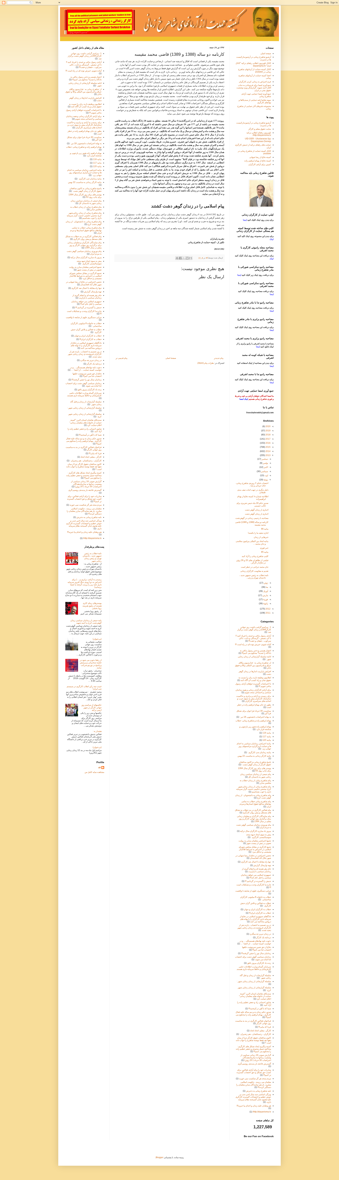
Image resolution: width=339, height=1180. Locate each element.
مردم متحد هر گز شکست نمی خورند (86, 505)
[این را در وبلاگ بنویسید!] (187, 258)
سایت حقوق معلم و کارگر (259, 129)
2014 (267, 451)
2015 (267, 447)
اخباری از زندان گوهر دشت (256, 510)
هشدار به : (97, 731)
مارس (265, 595)
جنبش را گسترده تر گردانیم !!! (88, 307)
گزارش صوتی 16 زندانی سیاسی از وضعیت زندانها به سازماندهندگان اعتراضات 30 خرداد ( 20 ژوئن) (86, 484)
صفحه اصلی (265, 53)
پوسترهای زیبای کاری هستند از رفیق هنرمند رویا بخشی (92, 605)
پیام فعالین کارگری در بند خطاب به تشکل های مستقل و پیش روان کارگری (83, 237)
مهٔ (266, 587)
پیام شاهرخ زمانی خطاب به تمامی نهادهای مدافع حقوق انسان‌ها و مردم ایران (86, 230)
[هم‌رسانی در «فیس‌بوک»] (180, 258)
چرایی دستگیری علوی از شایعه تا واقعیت (84, 317)
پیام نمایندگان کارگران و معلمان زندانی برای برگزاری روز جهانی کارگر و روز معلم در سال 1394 (84, 245)
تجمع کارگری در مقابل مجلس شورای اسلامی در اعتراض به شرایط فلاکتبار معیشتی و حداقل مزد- (85, 276)
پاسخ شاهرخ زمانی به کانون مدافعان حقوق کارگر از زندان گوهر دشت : (86, 189)
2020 (267, 426)
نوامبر (265, 463)
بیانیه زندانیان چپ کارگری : (90, 178)
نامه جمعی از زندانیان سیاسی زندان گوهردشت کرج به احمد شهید (86, 621)
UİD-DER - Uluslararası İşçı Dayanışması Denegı (258, 139)
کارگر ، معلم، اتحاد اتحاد (91, 457)
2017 (267, 439)
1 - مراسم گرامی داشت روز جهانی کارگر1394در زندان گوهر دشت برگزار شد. (85, 56)
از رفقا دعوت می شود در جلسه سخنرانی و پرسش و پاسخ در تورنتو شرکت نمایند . (91, 664)
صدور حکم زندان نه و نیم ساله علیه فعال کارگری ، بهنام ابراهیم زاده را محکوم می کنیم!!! (84, 441)
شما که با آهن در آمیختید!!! (90, 435)
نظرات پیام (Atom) (205, 363)
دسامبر (264, 459)
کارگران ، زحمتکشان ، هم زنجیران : (86, 460)
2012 (267, 609)
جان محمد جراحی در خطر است (254, 567)
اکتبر (265, 467)
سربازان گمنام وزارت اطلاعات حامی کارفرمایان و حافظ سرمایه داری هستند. (84, 394)
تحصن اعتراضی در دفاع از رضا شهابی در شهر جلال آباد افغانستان (84, 283)
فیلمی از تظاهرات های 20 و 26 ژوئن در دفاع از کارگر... (252, 561)
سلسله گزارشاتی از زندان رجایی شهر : (84, 408)
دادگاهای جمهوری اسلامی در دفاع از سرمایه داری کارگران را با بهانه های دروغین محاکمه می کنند (86, 345)
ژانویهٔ (265, 603)
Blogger (159, 1157)
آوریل (265, 591)
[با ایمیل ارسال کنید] (190, 258)
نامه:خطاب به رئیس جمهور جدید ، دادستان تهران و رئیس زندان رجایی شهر (92, 557)
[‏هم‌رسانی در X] (184, 258)
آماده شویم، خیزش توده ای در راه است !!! (84, 71)
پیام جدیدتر (218, 358)
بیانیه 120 (97, 166)
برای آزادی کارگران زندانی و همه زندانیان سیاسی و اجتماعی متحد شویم (84, 117)
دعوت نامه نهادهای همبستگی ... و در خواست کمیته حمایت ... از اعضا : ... (86, 368)
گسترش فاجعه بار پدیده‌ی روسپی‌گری (85, 490)
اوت (266, 475)
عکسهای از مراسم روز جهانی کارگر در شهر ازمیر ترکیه (91, 707)
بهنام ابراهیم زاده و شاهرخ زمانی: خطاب (84, 147)
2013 (267, 455)
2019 (267, 430)
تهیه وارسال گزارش (93, 291)
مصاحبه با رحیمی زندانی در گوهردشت (251, 518)
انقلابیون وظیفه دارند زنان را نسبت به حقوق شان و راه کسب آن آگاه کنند (85, 105)
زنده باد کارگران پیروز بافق (90, 389)
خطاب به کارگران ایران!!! (90, 339)
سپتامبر (264, 471)
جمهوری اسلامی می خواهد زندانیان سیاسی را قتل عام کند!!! (86, 302)
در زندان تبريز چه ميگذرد (91, 360)
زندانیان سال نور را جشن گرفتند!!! (87, 379)
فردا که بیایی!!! (95, 453)
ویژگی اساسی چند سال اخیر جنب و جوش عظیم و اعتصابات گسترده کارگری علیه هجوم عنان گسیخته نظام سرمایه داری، (84, 525)
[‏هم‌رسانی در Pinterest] (177, 258)
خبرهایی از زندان (261, 537)
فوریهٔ (265, 599)
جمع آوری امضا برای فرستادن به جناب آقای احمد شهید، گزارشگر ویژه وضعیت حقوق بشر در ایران (253, 88)
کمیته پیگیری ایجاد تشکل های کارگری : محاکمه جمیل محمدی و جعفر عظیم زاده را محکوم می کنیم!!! (84, 475)
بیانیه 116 (97, 159)
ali (99, 767)
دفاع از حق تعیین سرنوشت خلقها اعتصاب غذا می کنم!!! (87, 374)
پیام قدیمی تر (121, 358)
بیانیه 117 (97, 163)
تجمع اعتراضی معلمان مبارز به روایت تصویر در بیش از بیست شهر (85, 268)
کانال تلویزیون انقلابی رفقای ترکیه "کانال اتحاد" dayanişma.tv (253, 64)
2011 (267, 613)
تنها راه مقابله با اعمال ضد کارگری (87, 288)
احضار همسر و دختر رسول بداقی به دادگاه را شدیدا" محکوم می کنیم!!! (86, 78)
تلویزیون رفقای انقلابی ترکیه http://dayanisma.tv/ (258, 133)
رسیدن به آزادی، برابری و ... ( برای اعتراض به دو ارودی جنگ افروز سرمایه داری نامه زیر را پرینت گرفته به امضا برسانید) (85, 583)
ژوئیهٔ (265, 479)
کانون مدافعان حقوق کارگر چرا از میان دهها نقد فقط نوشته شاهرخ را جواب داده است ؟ (84, 466)
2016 (267, 443)
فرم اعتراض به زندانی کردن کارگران (255, 81)
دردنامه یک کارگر (94, 364)
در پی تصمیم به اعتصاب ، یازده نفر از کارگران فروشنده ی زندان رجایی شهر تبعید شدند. (85, 354)
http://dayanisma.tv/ (92, 538)
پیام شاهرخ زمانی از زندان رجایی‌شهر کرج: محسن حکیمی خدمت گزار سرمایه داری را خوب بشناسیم (84, 215)
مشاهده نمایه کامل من (94, 772)
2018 (267, 434)
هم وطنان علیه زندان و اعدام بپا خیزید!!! (84, 532)
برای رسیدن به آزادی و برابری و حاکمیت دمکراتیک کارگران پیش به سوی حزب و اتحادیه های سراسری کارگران (84, 125)
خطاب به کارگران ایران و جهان (88, 335)
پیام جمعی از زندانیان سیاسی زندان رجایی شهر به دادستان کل (86, 202)
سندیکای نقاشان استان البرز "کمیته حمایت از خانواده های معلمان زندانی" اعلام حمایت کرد (86, 422)
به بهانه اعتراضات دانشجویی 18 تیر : (86, 143)
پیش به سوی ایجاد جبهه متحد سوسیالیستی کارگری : (89, 262)
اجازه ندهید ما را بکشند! (258, 533)
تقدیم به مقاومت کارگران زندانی (254, 571)
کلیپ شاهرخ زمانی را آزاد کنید (255, 556)
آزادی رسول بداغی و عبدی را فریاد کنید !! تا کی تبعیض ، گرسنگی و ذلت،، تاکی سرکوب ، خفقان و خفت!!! (84, 64)
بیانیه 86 (264, 529)
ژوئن (265, 583)
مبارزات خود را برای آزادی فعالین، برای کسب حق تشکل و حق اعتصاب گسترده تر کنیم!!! (84, 499)
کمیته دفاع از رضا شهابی (260, 157)
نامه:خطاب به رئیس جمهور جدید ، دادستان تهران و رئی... (253, 576)
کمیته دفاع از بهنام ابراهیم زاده (257, 160)
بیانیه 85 (264, 552)
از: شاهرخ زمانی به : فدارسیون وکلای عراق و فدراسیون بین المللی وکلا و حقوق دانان (84, 92)
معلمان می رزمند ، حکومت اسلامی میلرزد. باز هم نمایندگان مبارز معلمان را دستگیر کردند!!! (84, 511)
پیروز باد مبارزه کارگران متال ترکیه (86, 257)
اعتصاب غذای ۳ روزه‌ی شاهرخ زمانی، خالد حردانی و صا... (252, 484)
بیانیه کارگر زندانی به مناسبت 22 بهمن (85, 182)
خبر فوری (264, 548)
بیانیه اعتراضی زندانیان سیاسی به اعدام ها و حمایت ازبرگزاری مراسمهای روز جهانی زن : (84, 172)
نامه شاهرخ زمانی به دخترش (89, 517)
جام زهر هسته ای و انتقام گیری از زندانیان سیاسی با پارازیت (87, 296)
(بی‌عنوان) (97, 639)
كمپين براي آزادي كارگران (259, 164)
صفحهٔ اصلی (170, 358)
